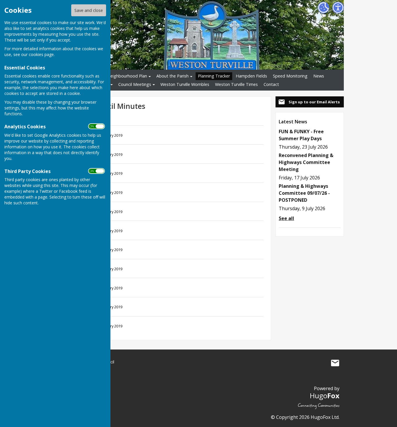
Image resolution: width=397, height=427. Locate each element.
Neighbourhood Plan (127, 76)
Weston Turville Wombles (184, 84)
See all (286, 218)
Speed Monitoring (290, 76)
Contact (271, 84)
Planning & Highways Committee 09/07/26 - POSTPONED (304, 193)
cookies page (41, 54)
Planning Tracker (214, 76)
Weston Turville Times (236, 84)
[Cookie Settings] (323, 7)
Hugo (324, 395)
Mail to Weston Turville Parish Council (335, 363)
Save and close (88, 10)
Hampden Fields (251, 76)
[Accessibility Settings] (338, 7)
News (318, 76)
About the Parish (172, 76)
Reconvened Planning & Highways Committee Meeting (306, 162)
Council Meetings (134, 84)
